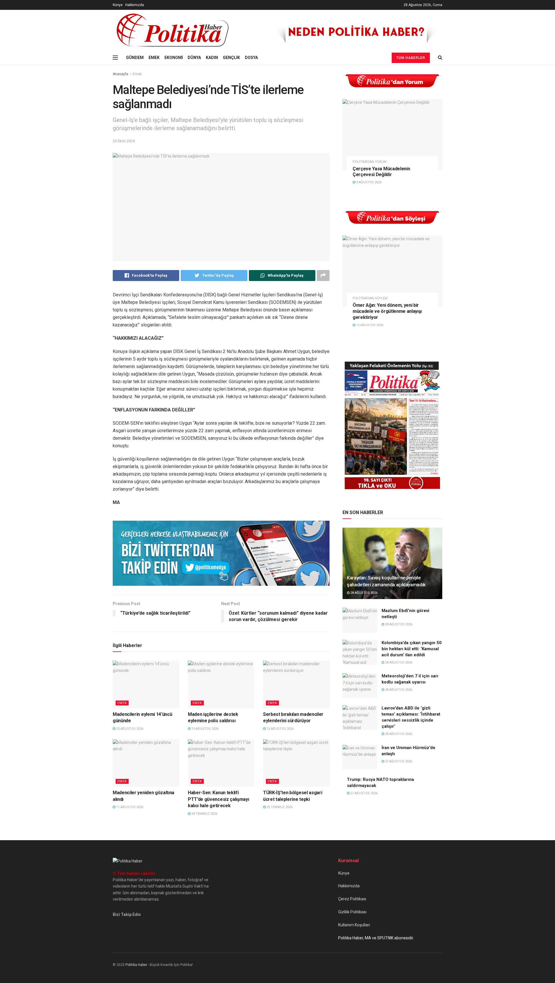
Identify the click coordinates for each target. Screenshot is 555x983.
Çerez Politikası (352, 899)
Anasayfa (120, 74)
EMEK (154, 57)
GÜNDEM (135, 57)
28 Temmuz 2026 (203, 814)
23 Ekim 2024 (124, 141)
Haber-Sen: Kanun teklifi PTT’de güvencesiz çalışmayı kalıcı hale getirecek (218, 799)
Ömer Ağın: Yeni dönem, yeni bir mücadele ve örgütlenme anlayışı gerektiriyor (387, 311)
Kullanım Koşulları (354, 925)
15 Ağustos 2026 (280, 729)
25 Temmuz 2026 (279, 807)
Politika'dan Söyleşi (370, 298)
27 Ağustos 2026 (398, 761)
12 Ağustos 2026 (369, 325)
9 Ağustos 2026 (368, 182)
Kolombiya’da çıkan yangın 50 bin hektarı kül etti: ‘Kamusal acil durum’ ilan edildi (412, 648)
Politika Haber (136, 965)
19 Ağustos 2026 (204, 729)
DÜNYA (194, 57)
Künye (118, 5)
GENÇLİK (231, 57)
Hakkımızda (134, 5)
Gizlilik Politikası (352, 912)
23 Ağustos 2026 (129, 729)
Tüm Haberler (410, 58)
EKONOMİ (173, 57)
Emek (137, 74)
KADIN (212, 57)
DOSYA (251, 57)
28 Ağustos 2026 (363, 593)
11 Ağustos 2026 (129, 807)
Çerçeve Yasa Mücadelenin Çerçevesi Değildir (381, 172)
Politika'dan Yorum (369, 161)
